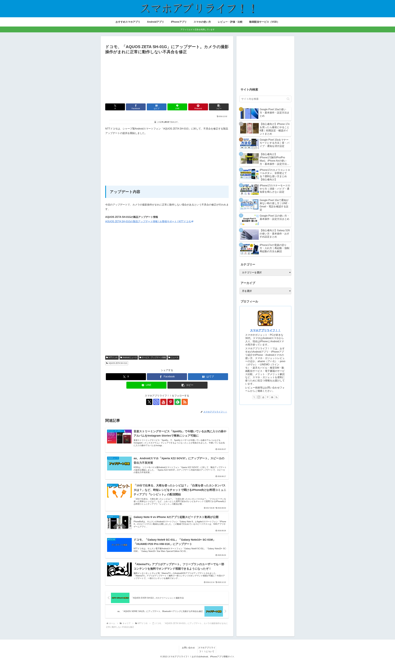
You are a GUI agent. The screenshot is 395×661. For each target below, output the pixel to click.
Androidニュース (130, 357)
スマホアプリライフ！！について (206, 649)
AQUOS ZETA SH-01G (117, 363)
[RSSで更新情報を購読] (185, 402)
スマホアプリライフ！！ (265, 330)
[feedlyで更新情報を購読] (178, 402)
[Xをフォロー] (149, 402)
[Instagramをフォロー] (156, 402)
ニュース (174, 357)
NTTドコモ (113, 357)
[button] (219, 106)
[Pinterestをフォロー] (170, 402)
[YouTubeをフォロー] (163, 402)
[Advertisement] (167, 78)
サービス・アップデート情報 (154, 357)
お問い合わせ (188, 647)
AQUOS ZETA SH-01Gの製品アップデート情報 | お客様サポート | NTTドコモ (148, 221)
